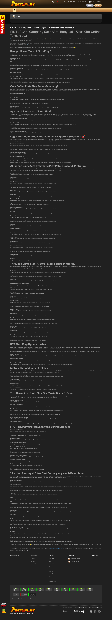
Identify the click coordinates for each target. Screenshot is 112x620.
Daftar (98, 5)
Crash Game (63, 10)
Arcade (71, 10)
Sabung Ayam (87, 10)
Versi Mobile (83, 2)
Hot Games (27, 10)
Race (48, 10)
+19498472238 (75, 561)
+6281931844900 (75, 558)
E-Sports (78, 10)
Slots (34, 10)
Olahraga (55, 10)
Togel (19, 10)
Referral (33, 563)
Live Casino (41, 10)
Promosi (96, 10)
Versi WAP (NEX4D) (96, 2)
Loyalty (33, 561)
